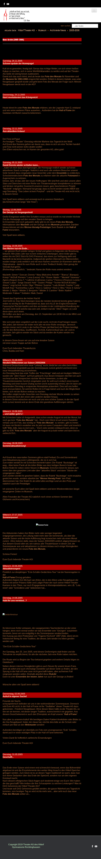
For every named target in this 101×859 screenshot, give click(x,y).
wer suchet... (66, 25)
